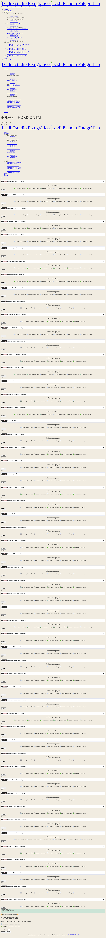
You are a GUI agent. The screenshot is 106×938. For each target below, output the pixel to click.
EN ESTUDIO (13, 15)
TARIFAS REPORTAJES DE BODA (16, 55)
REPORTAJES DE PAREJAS (14, 37)
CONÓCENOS (8, 11)
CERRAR (3, 189)
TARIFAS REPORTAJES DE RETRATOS (18, 51)
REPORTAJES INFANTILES (14, 23)
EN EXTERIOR (14, 16)
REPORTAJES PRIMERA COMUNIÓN (17, 29)
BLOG (5, 58)
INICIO (6, 9)
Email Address (4, 929)
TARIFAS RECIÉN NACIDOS (15, 45)
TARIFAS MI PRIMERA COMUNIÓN (17, 54)
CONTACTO (7, 59)
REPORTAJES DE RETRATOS (15, 33)
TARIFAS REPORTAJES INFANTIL (16, 48)
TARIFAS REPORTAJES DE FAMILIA (17, 47)
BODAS (6, 56)
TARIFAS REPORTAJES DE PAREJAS (17, 52)
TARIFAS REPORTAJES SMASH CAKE (17, 49)
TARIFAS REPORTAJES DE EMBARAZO (18, 44)
